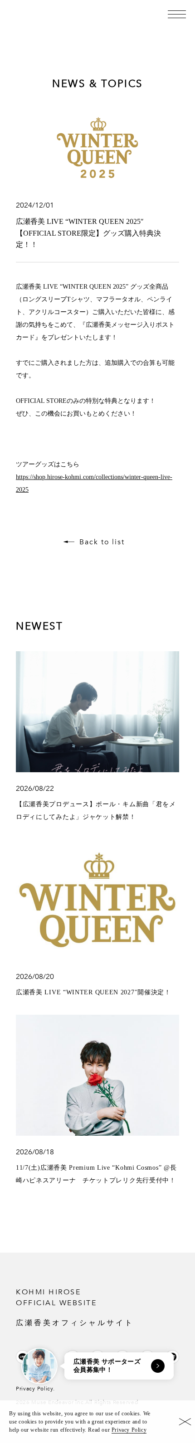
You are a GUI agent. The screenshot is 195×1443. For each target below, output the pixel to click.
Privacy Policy (129, 1430)
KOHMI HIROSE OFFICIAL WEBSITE (75, 1307)
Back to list (102, 542)
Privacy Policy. (35, 1388)
